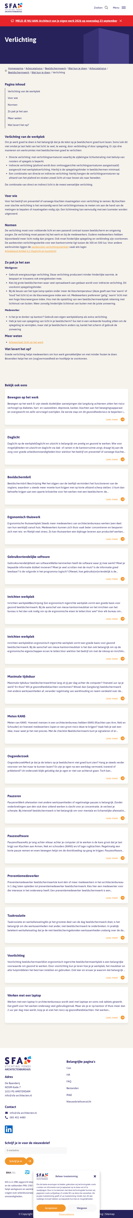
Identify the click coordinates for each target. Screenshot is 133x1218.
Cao (68, 1067)
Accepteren (51, 1208)
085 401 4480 (18, 1117)
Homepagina (15, 68)
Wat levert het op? (18, 124)
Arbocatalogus (34, 68)
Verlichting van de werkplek (24, 91)
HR (68, 1074)
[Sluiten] (120, 21)
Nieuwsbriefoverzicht (78, 1101)
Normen (12, 104)
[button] (95, 1176)
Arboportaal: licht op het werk (26, 342)
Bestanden (72, 1088)
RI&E (69, 1094)
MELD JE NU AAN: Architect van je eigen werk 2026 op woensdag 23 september (66, 20)
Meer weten (15, 118)
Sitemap (110, 1214)
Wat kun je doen (77, 68)
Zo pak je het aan (18, 111)
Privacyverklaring (66, 1214)
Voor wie (13, 97)
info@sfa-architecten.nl (18, 1095)
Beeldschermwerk (55, 68)
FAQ (68, 1081)
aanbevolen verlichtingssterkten (50, 246)
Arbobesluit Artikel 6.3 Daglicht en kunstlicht (30, 251)
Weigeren (82, 1208)
